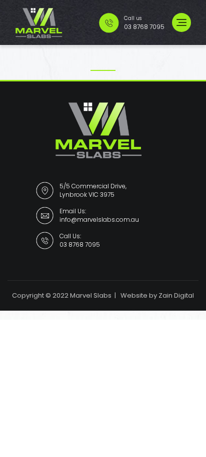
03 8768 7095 (80, 244)
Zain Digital (176, 295)
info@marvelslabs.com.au (99, 219)
